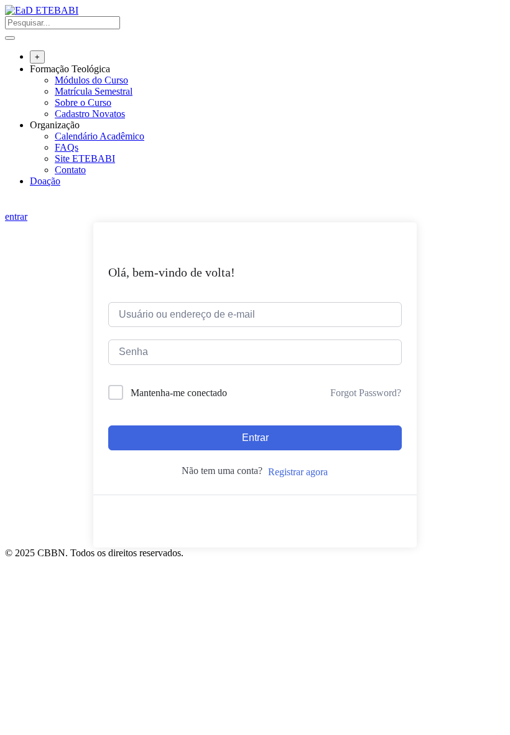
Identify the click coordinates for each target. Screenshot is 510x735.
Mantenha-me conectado (179, 392)
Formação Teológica (70, 69)
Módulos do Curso (91, 80)
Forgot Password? (365, 392)
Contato (70, 169)
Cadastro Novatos (90, 113)
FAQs (66, 147)
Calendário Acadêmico (99, 136)
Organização (55, 125)
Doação (45, 181)
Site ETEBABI (85, 158)
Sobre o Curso (83, 102)
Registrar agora (298, 472)
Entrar (255, 437)
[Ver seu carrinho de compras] (11, 205)
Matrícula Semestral (93, 91)
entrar (16, 216)
